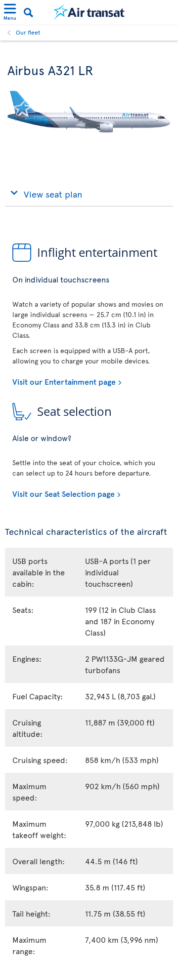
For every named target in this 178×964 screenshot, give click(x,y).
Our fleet (28, 32)
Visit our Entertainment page (64, 381)
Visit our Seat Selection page (63, 493)
